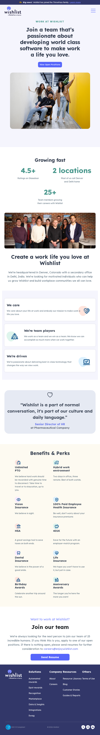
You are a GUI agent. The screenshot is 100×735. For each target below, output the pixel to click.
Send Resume (50, 657)
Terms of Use (88, 678)
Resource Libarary (72, 678)
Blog (65, 684)
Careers (53, 684)
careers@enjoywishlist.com (61, 648)
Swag (32, 715)
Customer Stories (71, 689)
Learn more (75, 2)
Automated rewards (34, 680)
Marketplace (35, 698)
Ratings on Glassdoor (28, 178)
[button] (93, 11)
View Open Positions (50, 64)
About (52, 678)
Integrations (35, 710)
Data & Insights (36, 704)
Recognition (35, 693)
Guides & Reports (71, 695)
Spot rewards (35, 687)
